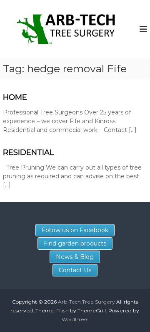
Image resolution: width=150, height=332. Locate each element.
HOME (15, 97)
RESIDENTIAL (28, 152)
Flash (62, 310)
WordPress (75, 319)
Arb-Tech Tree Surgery (86, 302)
